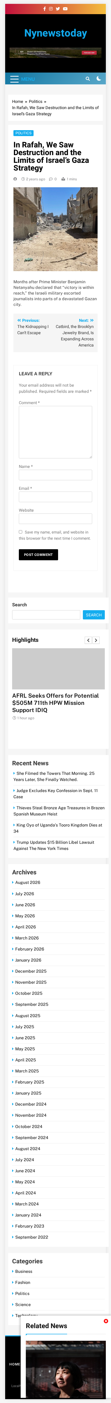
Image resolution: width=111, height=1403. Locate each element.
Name (26, 467)
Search (19, 604)
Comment (29, 403)
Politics (23, 133)
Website (26, 510)
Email (25, 488)
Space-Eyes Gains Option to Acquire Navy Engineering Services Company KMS (49, 702)
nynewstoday (55, 33)
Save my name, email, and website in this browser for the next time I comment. (55, 535)
